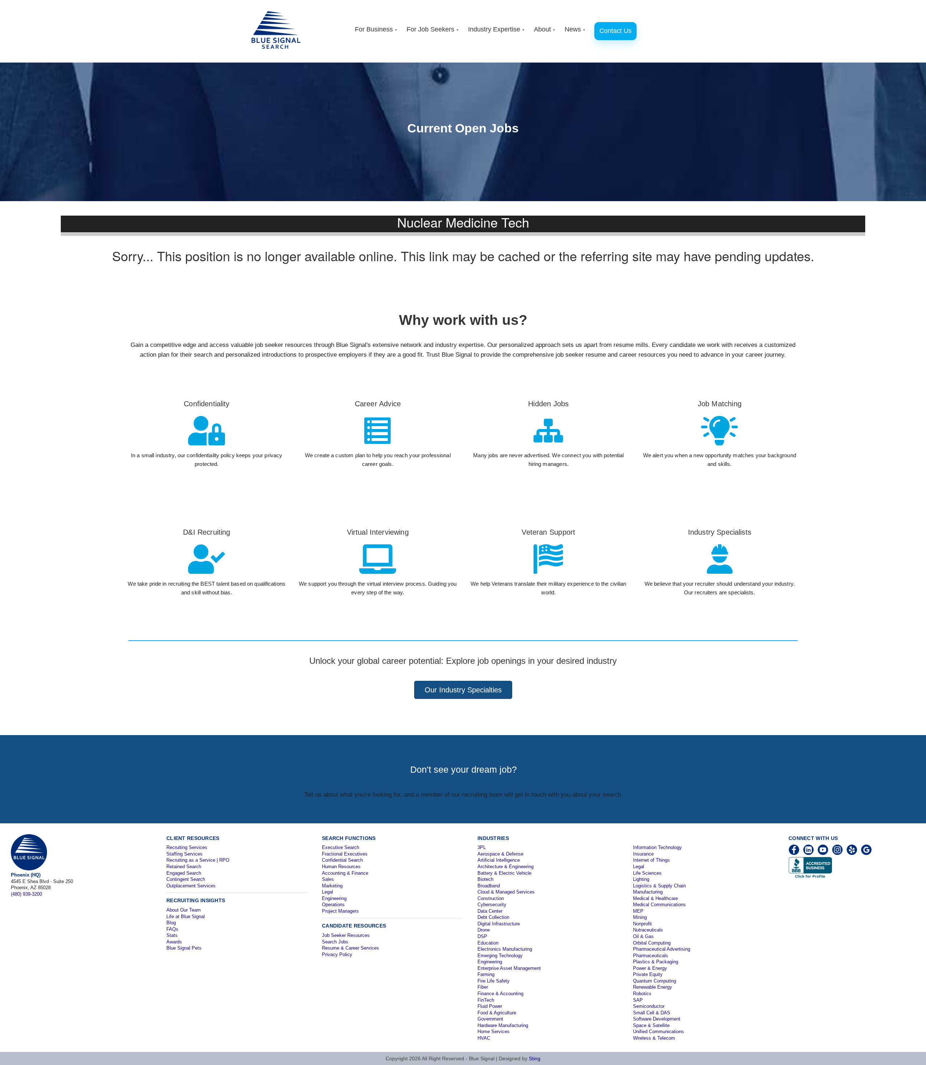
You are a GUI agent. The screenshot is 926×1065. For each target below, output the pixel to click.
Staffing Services (184, 854)
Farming (485, 974)
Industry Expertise (496, 29)
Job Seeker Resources (346, 935)
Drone (483, 930)
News (575, 29)
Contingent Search (185, 879)
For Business (376, 29)
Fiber (482, 987)
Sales (328, 879)
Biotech (485, 879)
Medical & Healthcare (655, 898)
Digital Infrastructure (498, 923)
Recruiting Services (186, 847)
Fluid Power (489, 1006)
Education (487, 943)
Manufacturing (648, 892)
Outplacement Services (191, 885)
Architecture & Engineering (505, 866)
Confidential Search (342, 860)
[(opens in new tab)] (206, 568)
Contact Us (615, 30)
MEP (638, 911)
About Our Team (183, 910)
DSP (482, 936)
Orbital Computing (652, 943)
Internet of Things (651, 860)
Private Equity (648, 974)
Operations (333, 904)
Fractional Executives (345, 854)
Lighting (641, 879)
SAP (638, 1000)
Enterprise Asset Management (509, 968)
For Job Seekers (433, 29)
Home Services (493, 1031)
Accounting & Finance (345, 873)
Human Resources (341, 866)
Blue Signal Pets (183, 948)
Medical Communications (659, 904)
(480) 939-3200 (26, 894)
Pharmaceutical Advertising (661, 949)
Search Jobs (335, 942)
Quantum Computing (654, 981)
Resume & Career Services (350, 948)
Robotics (642, 993)
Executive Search (340, 847)
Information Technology (657, 847)
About (544, 29)
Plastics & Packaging (655, 961)
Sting (534, 1058)
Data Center (489, 911)
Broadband (488, 885)
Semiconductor (648, 1006)
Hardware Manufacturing (502, 1025)
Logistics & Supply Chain (659, 885)
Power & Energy (650, 968)
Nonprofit (642, 923)
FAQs (172, 929)
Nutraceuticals (648, 930)
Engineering (334, 898)
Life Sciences (647, 873)
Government (490, 1019)
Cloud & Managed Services (506, 892)
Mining (640, 917)
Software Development (656, 1019)
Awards (174, 942)
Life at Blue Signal (185, 916)
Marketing (332, 885)
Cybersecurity (491, 904)
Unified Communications (658, 1031)
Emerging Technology (500, 955)
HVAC (483, 1038)
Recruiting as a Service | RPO (197, 860)
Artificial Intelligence (498, 860)
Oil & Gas (643, 936)
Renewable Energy (652, 987)
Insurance (643, 854)
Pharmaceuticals (650, 955)
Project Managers (340, 911)
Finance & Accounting (500, 993)
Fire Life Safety (493, 981)
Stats (172, 935)
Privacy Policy (337, 954)
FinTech (485, 1000)
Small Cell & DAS (651, 1012)
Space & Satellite (651, 1025)
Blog (171, 922)
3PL (481, 847)
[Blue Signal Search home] (279, 31)
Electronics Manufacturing (504, 949)
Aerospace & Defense (500, 854)
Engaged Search (183, 873)
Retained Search (183, 866)
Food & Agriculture (496, 1012)
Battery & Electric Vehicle (504, 873)
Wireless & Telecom (654, 1038)
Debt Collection (493, 917)
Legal (327, 892)
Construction (490, 898)
